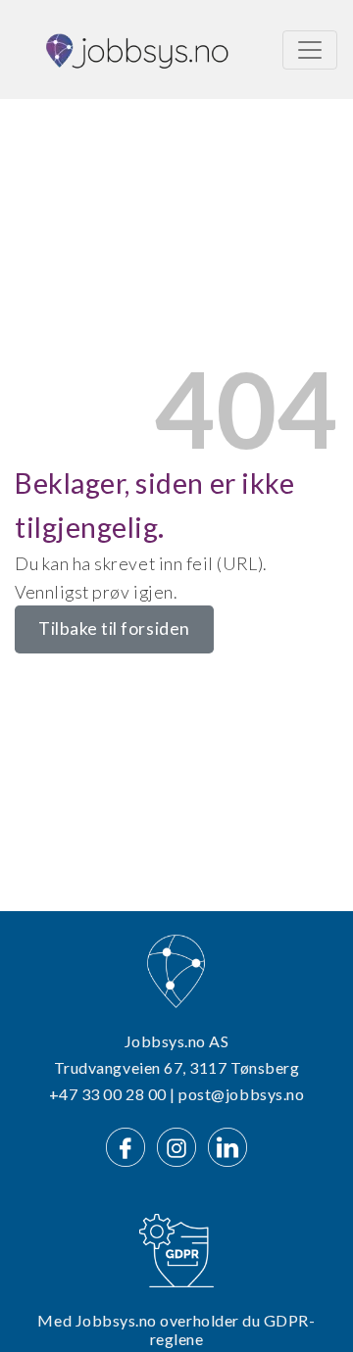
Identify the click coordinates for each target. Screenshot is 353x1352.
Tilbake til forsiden (114, 628)
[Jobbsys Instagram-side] (180, 1144)
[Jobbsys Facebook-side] (129, 1144)
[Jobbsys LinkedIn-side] (227, 1144)
